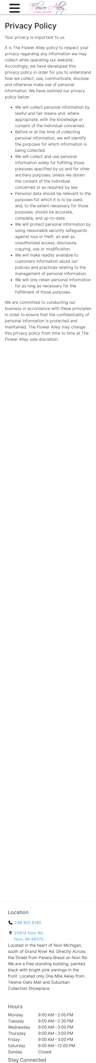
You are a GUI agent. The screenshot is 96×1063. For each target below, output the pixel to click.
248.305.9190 (27, 922)
